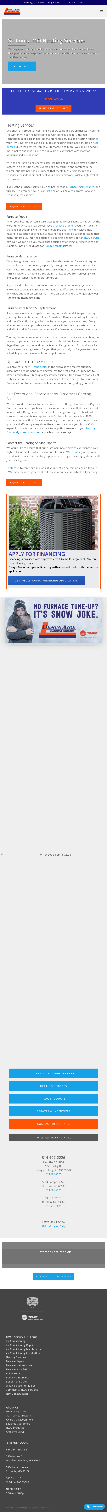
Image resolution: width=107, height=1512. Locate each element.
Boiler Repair (14, 1373)
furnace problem (65, 225)
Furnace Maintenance (19, 1365)
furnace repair (53, 246)
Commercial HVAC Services (22, 1389)
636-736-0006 (53, 1206)
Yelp (63, 1226)
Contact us (12, 468)
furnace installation (36, 353)
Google (53, 1226)
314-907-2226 (76, 2)
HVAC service (91, 237)
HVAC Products (15, 1427)
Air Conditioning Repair (20, 1345)
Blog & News (54, 2)
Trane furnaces (34, 383)
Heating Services (16, 1357)
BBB (43, 1226)
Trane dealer (39, 366)
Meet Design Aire (16, 1411)
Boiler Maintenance (17, 1377)
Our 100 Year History (18, 1415)
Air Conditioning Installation (23, 1353)
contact (45, 191)
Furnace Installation (18, 1369)
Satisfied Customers (18, 1423)
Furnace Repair (15, 1361)
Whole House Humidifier (20, 1385)
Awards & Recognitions (20, 1419)
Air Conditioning (15, 1341)
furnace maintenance (81, 187)
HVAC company (74, 452)
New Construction (17, 1393)
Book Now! (22, 66)
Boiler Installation (16, 1381)
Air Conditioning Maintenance (24, 1349)
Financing (28, 2)
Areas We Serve (15, 1431)
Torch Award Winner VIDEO (53, 1137)
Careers (40, 2)
